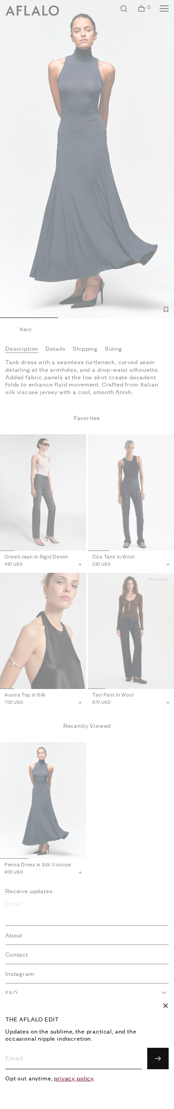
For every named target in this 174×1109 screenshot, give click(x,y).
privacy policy (73, 1078)
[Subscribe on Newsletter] (158, 1058)
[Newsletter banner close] (165, 1005)
